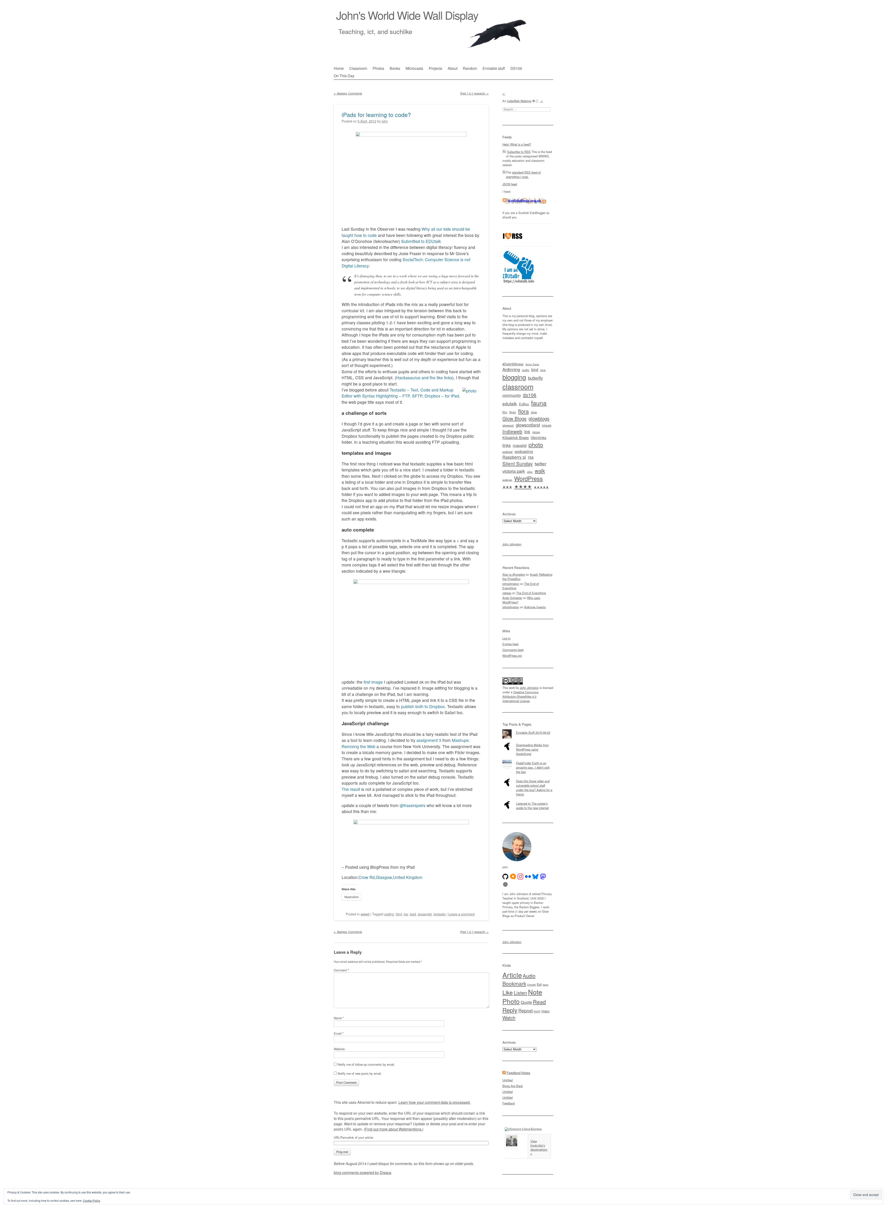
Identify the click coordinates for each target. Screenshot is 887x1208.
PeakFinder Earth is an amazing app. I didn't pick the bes (533, 767)
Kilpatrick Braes (515, 437)
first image (373, 682)
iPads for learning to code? (376, 114)
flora (523, 411)
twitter (540, 463)
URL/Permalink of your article (353, 1137)
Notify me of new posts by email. (360, 1073)
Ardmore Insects (535, 607)
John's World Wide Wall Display (407, 15)
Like (507, 992)
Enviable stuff (494, 68)
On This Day (344, 75)
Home (339, 68)
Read (539, 1002)
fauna (539, 402)
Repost (525, 1010)
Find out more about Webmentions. (393, 1129)
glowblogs (539, 418)
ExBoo (524, 404)
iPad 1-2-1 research (474, 93)
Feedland (508, 1103)
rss (531, 457)
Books (395, 68)
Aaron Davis (532, 364)
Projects (435, 68)
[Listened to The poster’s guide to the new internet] (527, 800)
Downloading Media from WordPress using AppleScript (532, 749)
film (504, 412)
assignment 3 (428, 740)
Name (339, 1018)
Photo (511, 1001)
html (399, 913)
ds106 (529, 394)
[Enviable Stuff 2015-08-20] (527, 729)
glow (534, 412)
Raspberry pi (514, 457)
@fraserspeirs (412, 805)
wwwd (365, 913)
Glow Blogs (514, 418)
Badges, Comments (348, 93)
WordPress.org (512, 655)
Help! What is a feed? (516, 144)
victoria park (513, 471)
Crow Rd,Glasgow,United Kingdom (390, 877)
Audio (529, 975)
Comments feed (512, 650)
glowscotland (528, 425)
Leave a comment (461, 913)
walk (540, 470)
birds (543, 370)
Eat (539, 984)
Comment (341, 970)
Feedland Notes (518, 1072)
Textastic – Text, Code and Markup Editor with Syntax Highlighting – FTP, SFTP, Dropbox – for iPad (400, 393)
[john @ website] (505, 884)
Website (339, 1049)
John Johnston (511, 544)
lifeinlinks (538, 437)
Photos (378, 68)
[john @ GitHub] (505, 876)
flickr (512, 412)
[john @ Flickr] (528, 876)
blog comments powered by (362, 1172)
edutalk (509, 403)
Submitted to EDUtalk (421, 241)
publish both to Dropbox (423, 706)
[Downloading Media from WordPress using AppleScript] (527, 741)
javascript (425, 913)
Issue (545, 984)
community (511, 395)
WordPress (528, 478)
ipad (413, 913)
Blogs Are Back (512, 1086)
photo (536, 444)
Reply (509, 1010)
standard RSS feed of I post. (523, 174)
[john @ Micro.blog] (513, 876)
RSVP (537, 1011)
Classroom (358, 68)
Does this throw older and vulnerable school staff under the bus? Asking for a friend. (534, 787)
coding (389, 913)
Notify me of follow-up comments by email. (366, 1064)
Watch (508, 1017)
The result (351, 789)
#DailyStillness (512, 364)
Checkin (531, 984)
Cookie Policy (91, 1200)
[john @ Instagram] (520, 876)
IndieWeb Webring (519, 101)
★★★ (507, 486)
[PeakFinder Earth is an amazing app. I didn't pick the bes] (527, 759)
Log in (506, 638)
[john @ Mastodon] (543, 876)
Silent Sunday (517, 463)
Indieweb (512, 431)
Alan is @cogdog (513, 574)
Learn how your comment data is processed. (434, 1102)
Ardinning (511, 369)
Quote (526, 1002)
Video (545, 1011)
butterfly (535, 378)
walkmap (507, 480)
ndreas (506, 593)
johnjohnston (510, 583)
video (530, 472)
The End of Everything (531, 593)
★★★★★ (541, 487)
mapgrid (519, 445)
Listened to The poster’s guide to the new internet (532, 805)
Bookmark (514, 983)
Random (470, 68)
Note (535, 992)
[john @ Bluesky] (535, 876)
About (452, 68)
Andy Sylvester (512, 598)
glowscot (508, 425)
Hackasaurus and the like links (424, 377)
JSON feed (509, 184)
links (506, 445)
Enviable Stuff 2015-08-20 (533, 732)
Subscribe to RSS (519, 152)
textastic (440, 913)
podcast (507, 452)
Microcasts (414, 68)
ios (406, 913)
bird (534, 369)
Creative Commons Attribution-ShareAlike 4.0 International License (520, 696)
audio (525, 370)
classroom (517, 386)
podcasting (524, 451)
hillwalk (546, 425)
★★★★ (523, 486)
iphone (536, 432)
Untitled (507, 1080)
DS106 (516, 68)
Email (338, 1033)
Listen (520, 992)
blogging (514, 377)
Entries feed (510, 644)
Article (512, 975)
